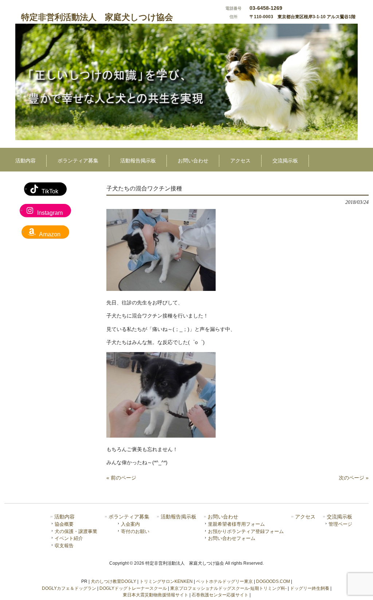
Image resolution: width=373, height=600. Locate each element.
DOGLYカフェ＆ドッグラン (69, 588)
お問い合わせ (223, 517)
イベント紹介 (69, 538)
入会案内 (130, 524)
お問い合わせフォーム (231, 538)
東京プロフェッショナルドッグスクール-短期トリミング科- (228, 588)
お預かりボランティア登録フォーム (246, 531)
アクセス (305, 517)
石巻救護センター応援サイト (220, 594)
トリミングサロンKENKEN (166, 581)
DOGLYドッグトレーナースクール (133, 588)
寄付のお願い (135, 531)
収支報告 (64, 545)
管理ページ (340, 524)
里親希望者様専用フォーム (236, 524)
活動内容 (64, 517)
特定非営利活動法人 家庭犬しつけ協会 (97, 17)
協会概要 (64, 524)
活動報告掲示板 (178, 517)
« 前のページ (121, 478)
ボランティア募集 (129, 517)
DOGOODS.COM (273, 581)
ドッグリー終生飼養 (309, 588)
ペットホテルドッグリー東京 (224, 581)
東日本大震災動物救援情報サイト (155, 594)
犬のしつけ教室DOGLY (113, 581)
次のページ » (354, 478)
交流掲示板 (339, 517)
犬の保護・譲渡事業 (76, 531)
